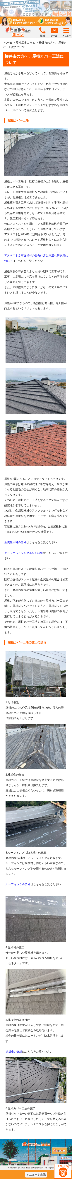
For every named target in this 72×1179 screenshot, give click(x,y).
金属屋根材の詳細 (15, 542)
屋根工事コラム (25, 42)
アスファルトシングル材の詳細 (23, 552)
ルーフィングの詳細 (18, 884)
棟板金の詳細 (14, 1051)
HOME (8, 42)
